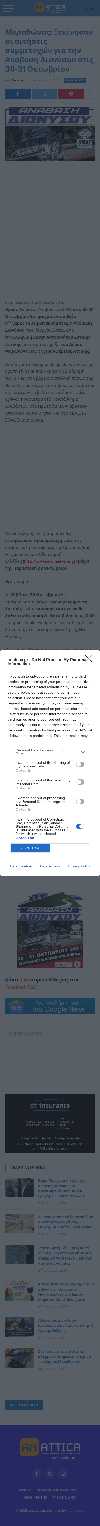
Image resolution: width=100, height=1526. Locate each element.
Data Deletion (21, 866)
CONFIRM (30, 848)
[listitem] (50, 752)
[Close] (90, 660)
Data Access (50, 866)
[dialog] (50, 763)
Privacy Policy (79, 866)
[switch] (80, 764)
